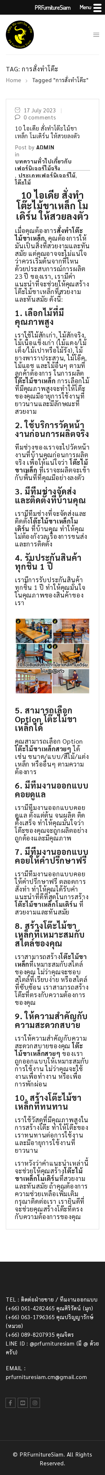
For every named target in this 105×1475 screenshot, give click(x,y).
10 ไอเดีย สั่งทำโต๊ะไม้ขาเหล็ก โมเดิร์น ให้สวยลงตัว (47, 132)
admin (45, 147)
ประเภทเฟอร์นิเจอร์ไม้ (47, 175)
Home (13, 79)
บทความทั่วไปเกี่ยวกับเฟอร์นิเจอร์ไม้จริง (43, 165)
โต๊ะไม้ (23, 182)
